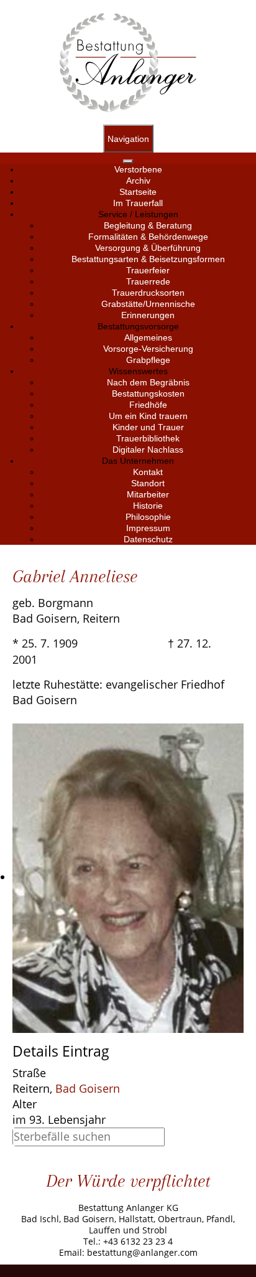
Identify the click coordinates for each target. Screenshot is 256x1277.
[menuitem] (138, 169)
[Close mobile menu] (128, 161)
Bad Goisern (87, 1088)
